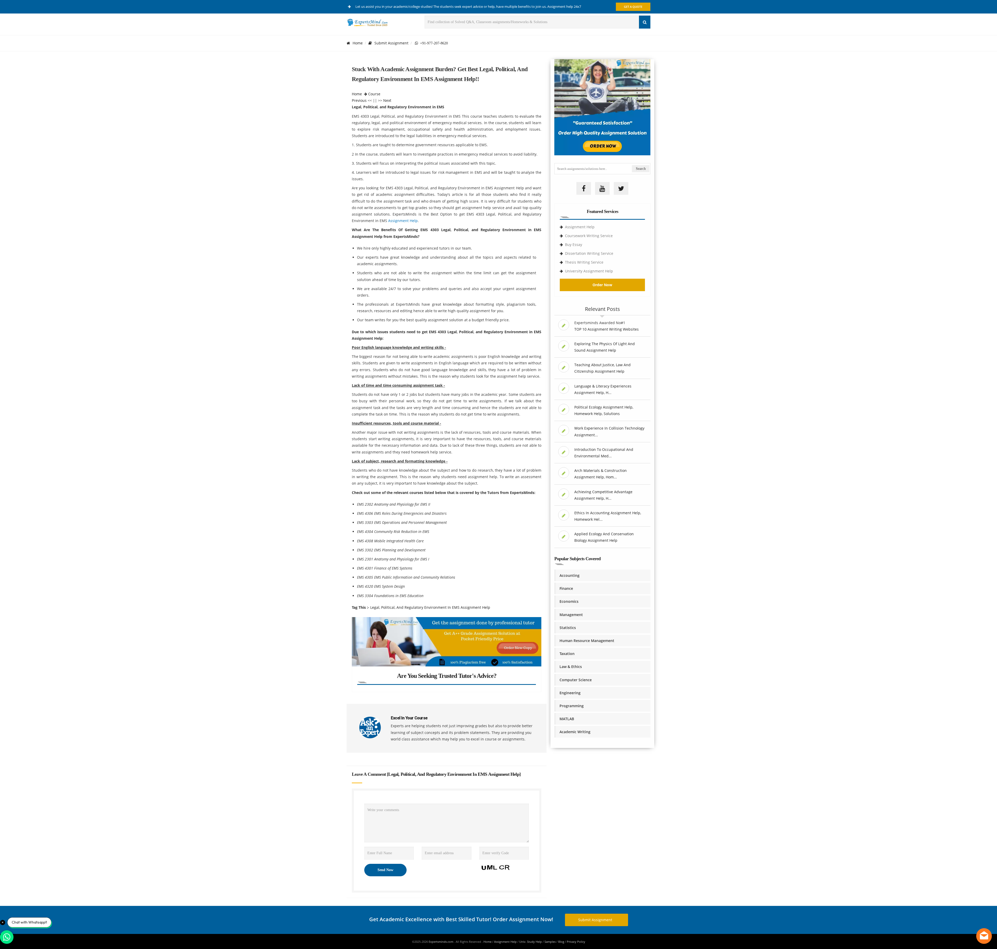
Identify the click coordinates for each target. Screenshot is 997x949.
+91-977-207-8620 (433, 43)
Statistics (568, 627)
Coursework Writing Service (589, 235)
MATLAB (567, 718)
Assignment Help (403, 220)
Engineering (570, 692)
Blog (561, 942)
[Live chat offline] (984, 936)
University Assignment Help (589, 271)
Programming (572, 705)
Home (358, 43)
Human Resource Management (587, 640)
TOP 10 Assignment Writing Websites (606, 329)
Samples (550, 942)
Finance (566, 588)
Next (387, 100)
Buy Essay (573, 244)
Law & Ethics (571, 666)
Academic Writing (575, 731)
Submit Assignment (391, 43)
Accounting (570, 575)
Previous (359, 100)
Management (571, 614)
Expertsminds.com (441, 942)
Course (374, 93)
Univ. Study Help (530, 942)
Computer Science (576, 679)
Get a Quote (633, 7)
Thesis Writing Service (584, 262)
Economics (569, 601)
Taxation (567, 653)
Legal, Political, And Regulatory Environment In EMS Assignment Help (430, 607)
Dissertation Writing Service (589, 253)
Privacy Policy (576, 942)
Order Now (602, 284)
